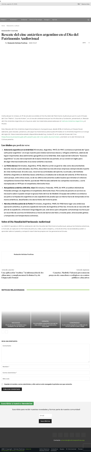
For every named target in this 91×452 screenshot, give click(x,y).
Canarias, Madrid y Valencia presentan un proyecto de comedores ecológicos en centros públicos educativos (69, 275)
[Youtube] (83, 435)
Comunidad (75, 323)
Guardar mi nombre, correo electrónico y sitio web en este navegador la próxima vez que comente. (38, 384)
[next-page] (6, 331)
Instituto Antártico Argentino (72, 121)
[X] (78, 435)
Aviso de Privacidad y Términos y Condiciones (16, 449)
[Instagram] (60, 435)
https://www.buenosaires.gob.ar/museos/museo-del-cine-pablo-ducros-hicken (30, 137)
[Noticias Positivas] (14, 11)
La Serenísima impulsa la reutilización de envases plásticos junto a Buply (75, 325)
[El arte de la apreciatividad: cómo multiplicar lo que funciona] (16, 310)
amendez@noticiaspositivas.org (72, 440)
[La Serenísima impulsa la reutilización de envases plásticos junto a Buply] (74, 310)
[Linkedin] (66, 435)
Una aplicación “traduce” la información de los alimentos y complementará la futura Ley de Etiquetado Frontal (23, 275)
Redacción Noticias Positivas (17, 43)
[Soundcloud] (72, 435)
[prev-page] (3, 331)
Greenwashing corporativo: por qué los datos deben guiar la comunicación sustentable (45, 325)
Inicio (3, 25)
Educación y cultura (13, 25)
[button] (88, 20)
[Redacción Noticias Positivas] (3, 43)
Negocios (16, 323)
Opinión (45, 321)
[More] (70, 49)
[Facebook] (54, 435)
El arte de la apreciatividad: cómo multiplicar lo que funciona (16, 325)
